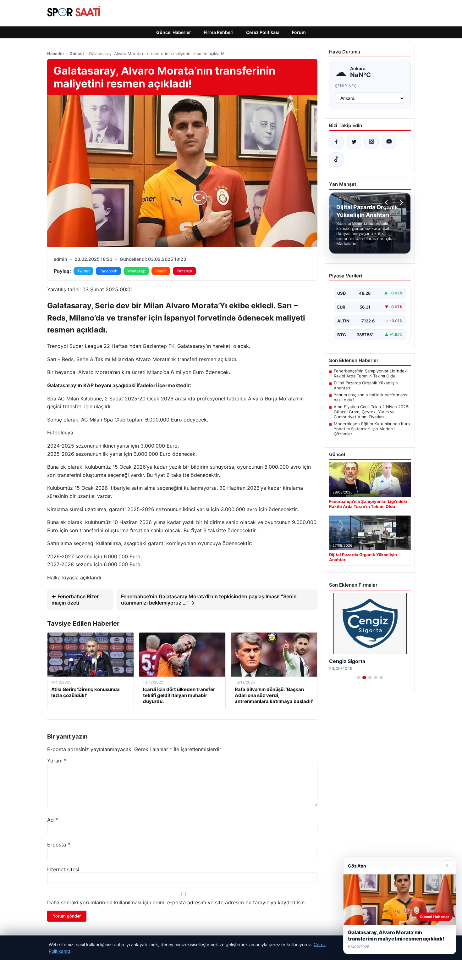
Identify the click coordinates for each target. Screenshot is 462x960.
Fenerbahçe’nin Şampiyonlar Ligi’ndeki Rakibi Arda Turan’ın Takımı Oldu (371, 373)
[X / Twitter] (354, 142)
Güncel (76, 53)
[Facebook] (336, 142)
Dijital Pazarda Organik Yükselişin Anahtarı (366, 385)
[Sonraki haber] (400, 202)
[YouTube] (389, 142)
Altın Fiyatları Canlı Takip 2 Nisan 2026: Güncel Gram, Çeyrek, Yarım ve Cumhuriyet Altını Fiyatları (372, 411)
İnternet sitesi (63, 869)
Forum (299, 32)
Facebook (108, 271)
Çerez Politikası (262, 32)
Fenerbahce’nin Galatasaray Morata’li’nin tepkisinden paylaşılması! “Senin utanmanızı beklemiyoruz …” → (209, 599)
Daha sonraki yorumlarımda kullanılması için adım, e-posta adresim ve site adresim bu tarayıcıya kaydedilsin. (176, 902)
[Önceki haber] (387, 202)
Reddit (161, 271)
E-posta (58, 844)
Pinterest (184, 271)
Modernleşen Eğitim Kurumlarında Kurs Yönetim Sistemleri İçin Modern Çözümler (372, 428)
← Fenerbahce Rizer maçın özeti (75, 599)
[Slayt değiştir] (358, 677)
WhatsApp (136, 271)
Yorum (57, 760)
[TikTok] (336, 159)
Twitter (83, 271)
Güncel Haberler (173, 32)
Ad (52, 820)
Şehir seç (346, 85)
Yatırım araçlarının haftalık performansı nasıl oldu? (371, 397)
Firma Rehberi (219, 32)
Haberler (55, 53)
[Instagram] (371, 142)
